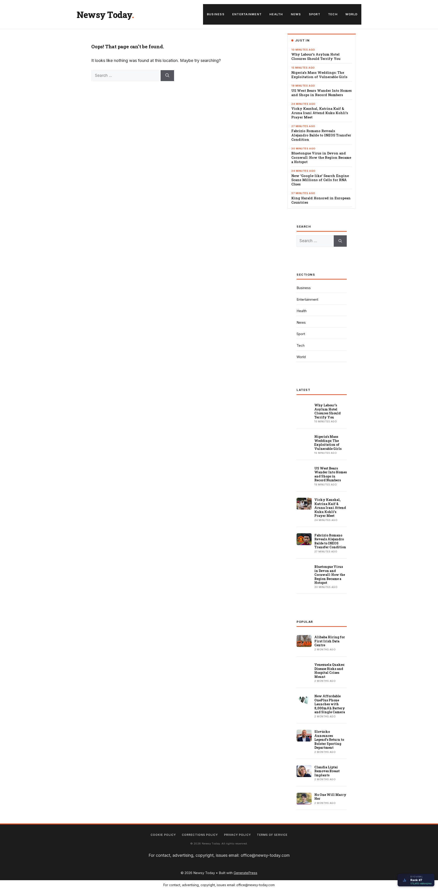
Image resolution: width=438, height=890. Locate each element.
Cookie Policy (163, 834)
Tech (333, 14)
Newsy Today (104, 14)
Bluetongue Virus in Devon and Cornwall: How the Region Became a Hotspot (321, 157)
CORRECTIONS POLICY (200, 834)
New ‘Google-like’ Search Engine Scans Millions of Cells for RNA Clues (320, 180)
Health (276, 14)
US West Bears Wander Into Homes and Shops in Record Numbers (321, 93)
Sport (314, 14)
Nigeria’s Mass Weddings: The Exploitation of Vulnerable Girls (319, 75)
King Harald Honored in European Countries (321, 200)
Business (215, 14)
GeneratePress (245, 873)
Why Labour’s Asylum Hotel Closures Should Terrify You (315, 56)
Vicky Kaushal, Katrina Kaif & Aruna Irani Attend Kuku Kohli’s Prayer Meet (319, 113)
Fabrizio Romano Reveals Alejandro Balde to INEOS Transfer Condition (321, 135)
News (296, 14)
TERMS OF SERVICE (272, 834)
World (351, 14)
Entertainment (247, 14)
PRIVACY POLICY (237, 834)
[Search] (167, 75)
